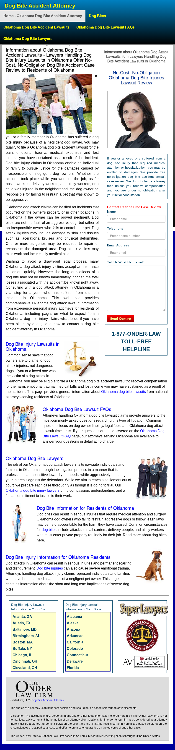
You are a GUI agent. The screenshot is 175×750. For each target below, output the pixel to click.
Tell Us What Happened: (125, 262)
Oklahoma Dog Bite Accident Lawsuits (36, 27)
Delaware (75, 661)
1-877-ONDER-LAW (136, 334)
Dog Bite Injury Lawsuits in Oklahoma (32, 346)
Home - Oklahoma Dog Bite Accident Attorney (42, 16)
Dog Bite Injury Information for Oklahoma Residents (58, 557)
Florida (73, 668)
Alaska (73, 623)
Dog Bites (97, 16)
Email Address (118, 245)
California (75, 642)
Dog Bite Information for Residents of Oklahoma (85, 507)
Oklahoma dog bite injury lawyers (32, 490)
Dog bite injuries (49, 568)
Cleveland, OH (25, 668)
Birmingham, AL (26, 636)
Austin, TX (22, 623)
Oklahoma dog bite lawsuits (123, 392)
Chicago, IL (22, 655)
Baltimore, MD (25, 629)
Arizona (73, 629)
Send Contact (120, 318)
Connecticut (77, 655)
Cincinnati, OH (25, 661)
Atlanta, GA (22, 617)
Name (111, 211)
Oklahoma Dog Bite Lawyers (27, 39)
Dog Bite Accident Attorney (40, 6)
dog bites (49, 530)
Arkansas (75, 636)
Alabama (74, 617)
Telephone (115, 228)
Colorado (75, 649)
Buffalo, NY (22, 649)
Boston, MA (23, 642)
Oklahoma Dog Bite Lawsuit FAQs (105, 27)
